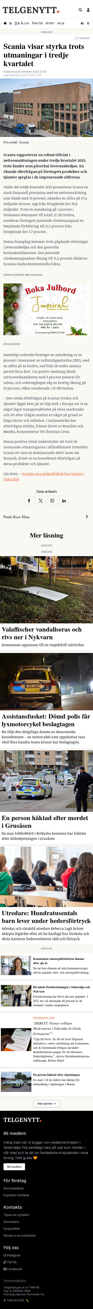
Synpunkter (11, 1228)
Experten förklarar (16, 1195)
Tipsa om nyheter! (16, 1215)
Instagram (13, 1255)
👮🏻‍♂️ (21, 23)
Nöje (60, 23)
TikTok (11, 1262)
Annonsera (11, 1222)
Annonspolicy (14, 1281)
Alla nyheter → (46, 1103)
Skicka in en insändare (19, 1235)
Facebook (14, 1269)
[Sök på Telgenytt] (80, 9)
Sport (50, 23)
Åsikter (37, 23)
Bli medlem (14, 1166)
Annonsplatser (13, 1188)
